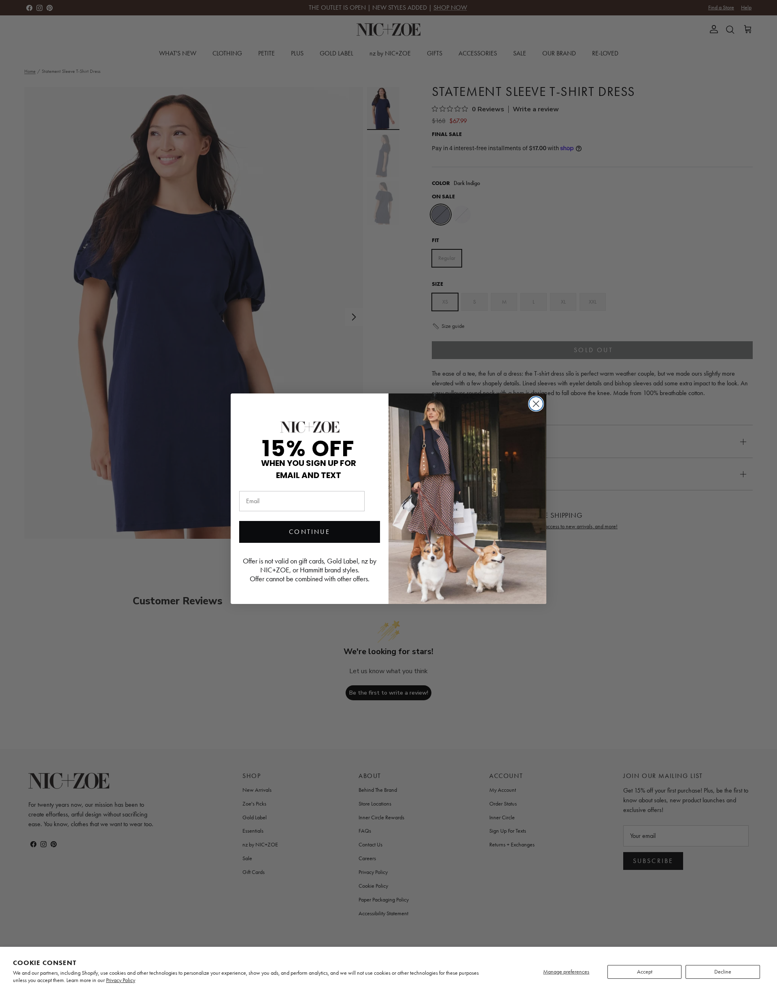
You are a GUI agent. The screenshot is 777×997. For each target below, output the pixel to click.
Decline (722, 971)
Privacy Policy (120, 980)
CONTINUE (309, 532)
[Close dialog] (536, 404)
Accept (644, 971)
